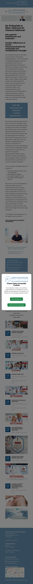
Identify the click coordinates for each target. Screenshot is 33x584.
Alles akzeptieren (16, 299)
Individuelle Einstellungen (16, 305)
